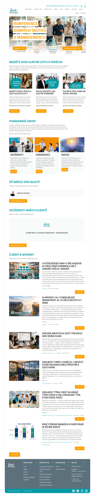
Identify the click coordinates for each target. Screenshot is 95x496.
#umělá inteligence (46, 286)
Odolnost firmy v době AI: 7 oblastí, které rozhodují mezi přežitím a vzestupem (63, 364)
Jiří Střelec (56, 288)
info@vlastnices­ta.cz (77, 476)
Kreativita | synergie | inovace (48, 353)
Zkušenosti (44, 288)
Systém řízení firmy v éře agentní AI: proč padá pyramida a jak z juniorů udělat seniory (61, 266)
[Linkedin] (73, 491)
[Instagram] (82, 491)
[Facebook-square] (77, 491)
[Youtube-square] (86, 491)
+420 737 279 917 (72, 6)
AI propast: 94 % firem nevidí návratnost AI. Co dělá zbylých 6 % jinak (62, 300)
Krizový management (46, 383)
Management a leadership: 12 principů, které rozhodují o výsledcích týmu (57, 415)
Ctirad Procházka (65, 353)
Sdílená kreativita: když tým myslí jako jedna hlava (62, 335)
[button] (81, 6)
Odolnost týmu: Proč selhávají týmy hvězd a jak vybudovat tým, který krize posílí (61, 394)
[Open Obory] (83, 9)
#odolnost (44, 322)
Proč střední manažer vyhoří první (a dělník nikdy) (63, 425)
